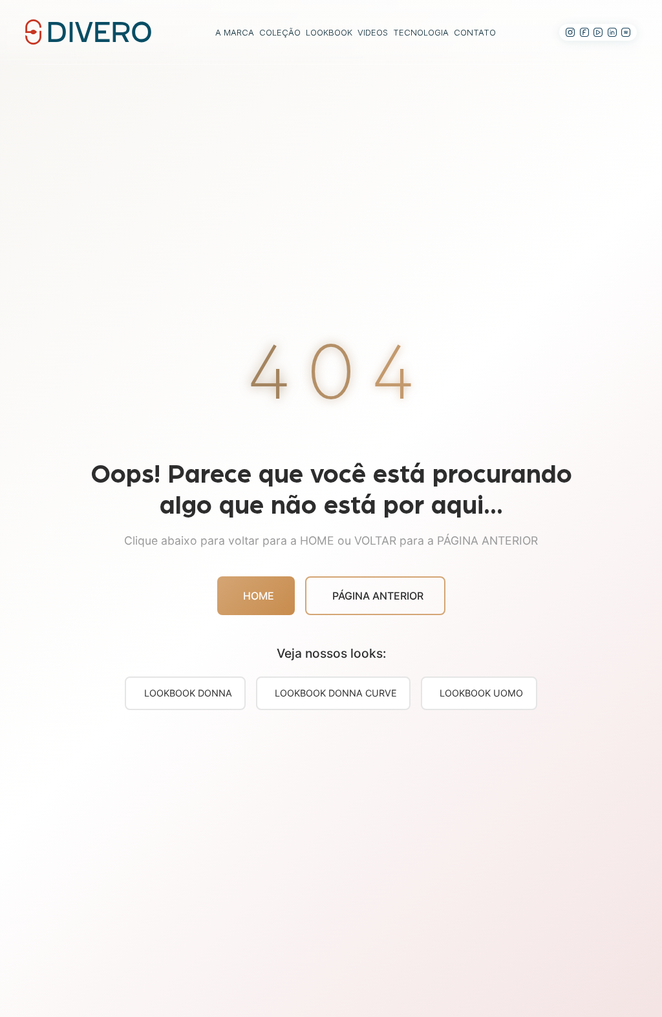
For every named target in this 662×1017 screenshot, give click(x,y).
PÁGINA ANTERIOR (377, 595)
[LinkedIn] (612, 32)
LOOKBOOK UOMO (481, 692)
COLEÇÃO (280, 32)
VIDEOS (373, 32)
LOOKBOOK (329, 32)
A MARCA (234, 32)
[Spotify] (625, 32)
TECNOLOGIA (421, 32)
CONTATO (475, 32)
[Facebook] (584, 32)
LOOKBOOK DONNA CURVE (336, 692)
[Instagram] (570, 32)
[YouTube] (598, 32)
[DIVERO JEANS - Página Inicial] (88, 31)
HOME (258, 595)
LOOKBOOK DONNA (188, 692)
